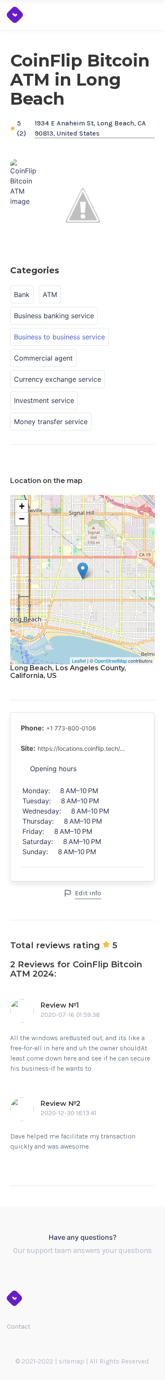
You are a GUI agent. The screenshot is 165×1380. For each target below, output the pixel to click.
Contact (18, 1326)
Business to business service (59, 337)
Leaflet (79, 660)
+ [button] (22, 506)
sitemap (71, 1361)
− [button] (22, 519)
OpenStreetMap (110, 660)
